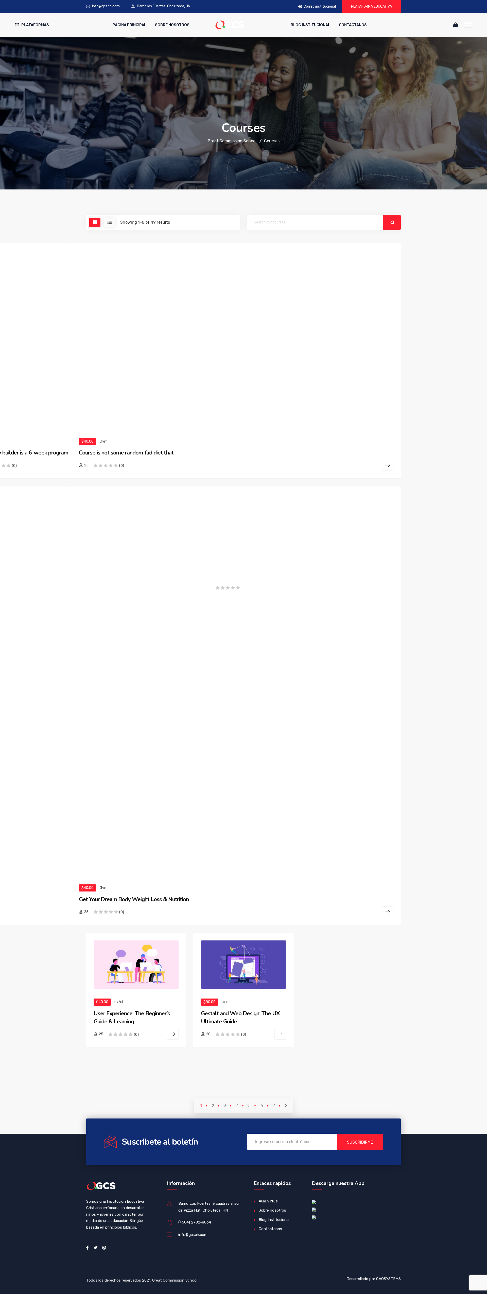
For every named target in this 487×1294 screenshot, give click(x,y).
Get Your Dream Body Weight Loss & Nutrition (134, 899)
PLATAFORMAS (35, 25)
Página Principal (129, 25)
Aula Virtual (268, 1201)
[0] (455, 25)
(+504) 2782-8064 (194, 1222)
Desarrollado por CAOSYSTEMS (373, 1278)
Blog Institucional (274, 1219)
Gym (104, 441)
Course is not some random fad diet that (126, 453)
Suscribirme (360, 1142)
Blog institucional (310, 25)
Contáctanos (353, 25)
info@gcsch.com (106, 6)
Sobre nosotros (172, 25)
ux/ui (118, 1002)
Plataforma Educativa (371, 6)
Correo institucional (319, 6)
